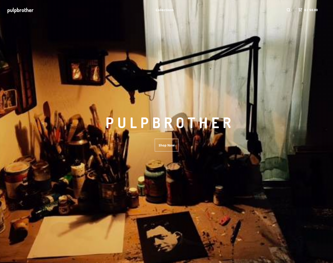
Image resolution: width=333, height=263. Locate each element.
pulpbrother (20, 9)
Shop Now (167, 145)
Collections (165, 10)
